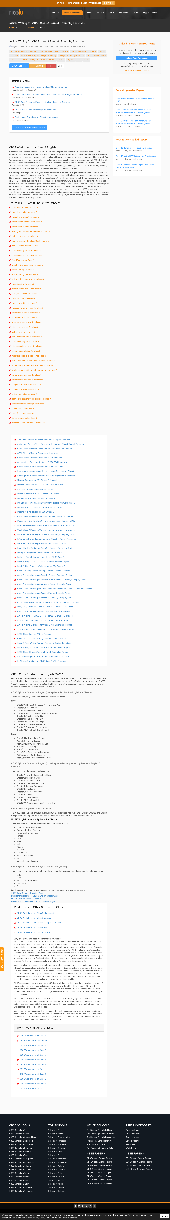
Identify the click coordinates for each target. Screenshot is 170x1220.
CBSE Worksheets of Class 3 (33, 1074)
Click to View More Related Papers (30, 127)
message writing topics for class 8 (27, 308)
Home (11, 27)
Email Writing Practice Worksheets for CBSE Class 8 (41, 566)
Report (51, 66)
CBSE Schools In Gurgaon (20, 1148)
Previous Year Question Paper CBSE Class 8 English (33, 901)
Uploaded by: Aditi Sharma (126, 104)
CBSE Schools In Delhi (18, 1130)
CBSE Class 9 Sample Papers (138, 1158)
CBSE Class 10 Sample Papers (139, 1162)
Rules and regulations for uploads (137, 70)
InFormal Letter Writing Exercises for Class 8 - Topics (42, 543)
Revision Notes (132, 1137)
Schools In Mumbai (56, 1151)
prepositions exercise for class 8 (27, 221)
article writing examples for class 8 (28, 279)
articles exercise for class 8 (24, 394)
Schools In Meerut (56, 1177)
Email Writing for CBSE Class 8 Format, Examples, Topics (43, 647)
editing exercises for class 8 (25, 236)
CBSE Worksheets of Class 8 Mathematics (36, 913)
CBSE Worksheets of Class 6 (33, 1059)
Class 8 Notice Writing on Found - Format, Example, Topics (44, 575)
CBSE (21, 27)
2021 (86, 60)
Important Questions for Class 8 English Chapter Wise (34, 896)
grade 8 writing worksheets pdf (24, 51)
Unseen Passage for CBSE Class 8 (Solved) (37, 480)
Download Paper (19, 66)
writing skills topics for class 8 (54, 51)
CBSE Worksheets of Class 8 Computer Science (39, 923)
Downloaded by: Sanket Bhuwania (129, 151)
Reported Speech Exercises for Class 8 (35, 489)
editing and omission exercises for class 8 (31, 231)
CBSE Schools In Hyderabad (21, 1162)
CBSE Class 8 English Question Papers (28, 893)
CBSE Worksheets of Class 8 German (34, 932)
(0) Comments (48, 46)
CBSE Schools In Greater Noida (22, 1137)
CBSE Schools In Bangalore (21, 1159)
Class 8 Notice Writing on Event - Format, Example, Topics (44, 593)
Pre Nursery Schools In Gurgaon (101, 1137)
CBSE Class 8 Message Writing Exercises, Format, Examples (45, 516)
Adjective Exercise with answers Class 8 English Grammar (41, 87)
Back (60, 66)
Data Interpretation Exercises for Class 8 (36, 498)
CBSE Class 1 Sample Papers (99, 1158)
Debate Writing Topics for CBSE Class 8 (35, 512)
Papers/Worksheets (72, 13)
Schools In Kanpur (56, 1180)
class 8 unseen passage (23, 413)
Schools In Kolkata (56, 1166)
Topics (102, 51)
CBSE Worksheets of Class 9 (33, 1050)
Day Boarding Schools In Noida (100, 1133)
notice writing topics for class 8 (26, 250)
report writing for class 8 (23, 284)
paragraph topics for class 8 (24, 293)
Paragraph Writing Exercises (71, 56)
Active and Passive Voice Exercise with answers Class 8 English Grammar (48, 94)
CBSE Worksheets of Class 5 (33, 1064)
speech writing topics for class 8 (27, 336)
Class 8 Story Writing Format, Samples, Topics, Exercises (43, 611)
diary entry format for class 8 (25, 327)
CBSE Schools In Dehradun (21, 1191)
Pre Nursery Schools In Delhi (99, 1141)
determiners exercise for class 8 (27, 375)
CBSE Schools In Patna (19, 1173)
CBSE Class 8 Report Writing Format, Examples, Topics (42, 652)
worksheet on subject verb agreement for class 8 (34, 370)
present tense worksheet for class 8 (28, 422)
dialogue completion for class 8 (26, 351)
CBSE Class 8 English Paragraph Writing (38, 56)
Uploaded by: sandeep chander (128, 115)
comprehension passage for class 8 (28, 403)
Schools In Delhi (55, 1130)
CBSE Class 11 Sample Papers (139, 1165)
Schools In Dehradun (57, 1191)
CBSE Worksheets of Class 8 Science (34, 918)
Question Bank (132, 1130)
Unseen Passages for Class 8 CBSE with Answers (40, 484)
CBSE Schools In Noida (19, 1133)
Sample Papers (132, 1141)
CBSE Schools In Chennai (20, 1169)
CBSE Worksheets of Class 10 (33, 1045)
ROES (136, 13)
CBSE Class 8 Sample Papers (99, 1183)
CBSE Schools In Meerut (19, 1177)
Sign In (111, 13)
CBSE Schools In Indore (19, 1184)
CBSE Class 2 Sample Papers (99, 1162)
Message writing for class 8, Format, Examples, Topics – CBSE (46, 521)
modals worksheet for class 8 (25, 217)
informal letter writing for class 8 (27, 322)
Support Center (150, 13)
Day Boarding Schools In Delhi (100, 1148)
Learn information (69, 1218)
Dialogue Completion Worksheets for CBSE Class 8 (40, 557)
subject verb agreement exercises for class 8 (33, 365)
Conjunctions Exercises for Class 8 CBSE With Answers (42, 462)
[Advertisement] (59, 72)
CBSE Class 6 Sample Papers (99, 1176)
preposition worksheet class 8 (26, 226)
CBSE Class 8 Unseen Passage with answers (35, 109)
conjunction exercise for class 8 (26, 384)
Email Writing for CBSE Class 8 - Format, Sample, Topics (43, 561)
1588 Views (63, 46)
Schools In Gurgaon (56, 1148)
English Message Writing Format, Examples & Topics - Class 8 (45, 525)
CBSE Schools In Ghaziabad (21, 1144)
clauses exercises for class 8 (25, 207)
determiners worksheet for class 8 (28, 379)
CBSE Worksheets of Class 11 (33, 1040)
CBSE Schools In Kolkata (20, 1166)
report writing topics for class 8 (26, 288)
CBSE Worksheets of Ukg (31, 1088)
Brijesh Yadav (18, 46)
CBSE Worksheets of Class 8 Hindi (32, 927)
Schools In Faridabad (57, 1141)
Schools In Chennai (56, 1169)
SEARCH (109, 3)
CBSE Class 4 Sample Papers (99, 1169)
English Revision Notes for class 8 (26, 898)
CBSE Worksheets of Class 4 (33, 1069)
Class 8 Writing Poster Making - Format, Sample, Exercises (44, 570)
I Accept (164, 1216)
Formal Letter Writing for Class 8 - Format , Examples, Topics (45, 548)
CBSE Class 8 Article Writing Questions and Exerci (33, 60)
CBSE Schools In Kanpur (19, 1180)
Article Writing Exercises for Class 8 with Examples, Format (44, 625)
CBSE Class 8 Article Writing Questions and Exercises (41, 638)
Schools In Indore (55, 1184)
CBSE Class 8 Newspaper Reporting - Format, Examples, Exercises (48, 602)
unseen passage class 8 (23, 408)
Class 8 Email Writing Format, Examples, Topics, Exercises (44, 643)
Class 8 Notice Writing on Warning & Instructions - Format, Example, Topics (51, 579)
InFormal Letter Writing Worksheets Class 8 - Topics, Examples (46, 539)
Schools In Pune (55, 1155)
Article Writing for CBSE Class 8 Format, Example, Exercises (45, 616)
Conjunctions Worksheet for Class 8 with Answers (40, 466)
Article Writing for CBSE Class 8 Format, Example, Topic (43, 620)
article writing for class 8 (23, 269)
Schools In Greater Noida (59, 1137)
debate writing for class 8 (23, 332)
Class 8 (31, 27)
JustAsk (88, 13)
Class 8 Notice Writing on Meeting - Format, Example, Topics (45, 597)
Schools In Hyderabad (57, 1162)
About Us (55, 13)
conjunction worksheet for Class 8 (27, 389)
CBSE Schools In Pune (19, 1155)
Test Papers (131, 1144)
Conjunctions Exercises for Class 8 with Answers (37, 117)
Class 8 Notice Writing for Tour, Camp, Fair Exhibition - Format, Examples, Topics (54, 588)
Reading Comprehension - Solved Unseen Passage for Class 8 (46, 471)
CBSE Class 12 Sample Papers (139, 1169)
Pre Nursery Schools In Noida (99, 1130)
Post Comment (37, 66)
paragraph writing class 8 (23, 298)
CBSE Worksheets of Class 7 (33, 1055)
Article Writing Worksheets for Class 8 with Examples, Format (45, 629)
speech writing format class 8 (25, 341)
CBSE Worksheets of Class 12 (33, 1036)
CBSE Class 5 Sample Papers (99, 1172)
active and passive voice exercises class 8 (31, 399)
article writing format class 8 (25, 274)
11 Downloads (78, 46)
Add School (124, 13)
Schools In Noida (55, 1133)
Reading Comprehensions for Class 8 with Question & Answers (46, 475)
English (70, 60)
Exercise (14, 56)
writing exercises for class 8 (83, 51)
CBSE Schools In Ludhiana (20, 1187)
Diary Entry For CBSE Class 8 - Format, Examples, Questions (45, 606)
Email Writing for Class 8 (23, 260)
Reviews (100, 13)
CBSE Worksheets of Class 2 (33, 1079)
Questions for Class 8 (96, 56)
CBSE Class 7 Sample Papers (99, 1180)
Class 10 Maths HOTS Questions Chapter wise (136, 156)
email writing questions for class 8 (27, 265)
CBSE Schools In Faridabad (21, 1141)
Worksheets (131, 1148)
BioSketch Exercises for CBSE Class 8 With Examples (41, 661)
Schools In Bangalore (57, 1159)
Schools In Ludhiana (56, 1187)
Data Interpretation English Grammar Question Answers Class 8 (46, 503)
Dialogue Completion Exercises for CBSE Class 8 (39, 552)
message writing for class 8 (24, 303)
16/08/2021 (32, 46)
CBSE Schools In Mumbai (20, 1151)
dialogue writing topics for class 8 (27, 346)
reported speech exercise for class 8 (29, 356)
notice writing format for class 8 (26, 245)
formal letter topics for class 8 (26, 312)
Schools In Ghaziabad (57, 1144)
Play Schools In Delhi (96, 1144)
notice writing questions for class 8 (28, 255)
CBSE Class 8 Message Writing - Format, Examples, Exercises (46, 530)
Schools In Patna (55, 1173)
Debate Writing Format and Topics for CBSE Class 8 (41, 507)
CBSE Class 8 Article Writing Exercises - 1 (36, 634)
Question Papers (133, 1133)
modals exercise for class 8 (24, 212)
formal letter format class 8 (24, 317)
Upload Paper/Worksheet (137, 58)
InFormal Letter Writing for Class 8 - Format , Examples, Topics (46, 534)
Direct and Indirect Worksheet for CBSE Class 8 (39, 493)
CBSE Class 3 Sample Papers (99, 1165)
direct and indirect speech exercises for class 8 (33, 360)
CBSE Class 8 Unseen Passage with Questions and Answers (42, 102)
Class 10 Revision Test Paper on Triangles (134, 148)
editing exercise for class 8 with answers (30, 241)
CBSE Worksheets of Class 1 (33, 1083)
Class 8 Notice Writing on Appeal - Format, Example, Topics (44, 584)
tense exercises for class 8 (24, 418)
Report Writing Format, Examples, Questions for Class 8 (43, 656)
